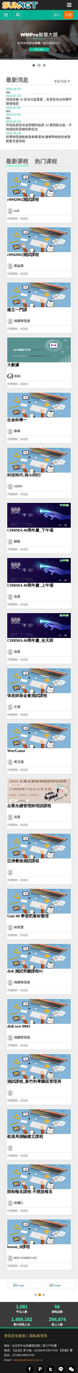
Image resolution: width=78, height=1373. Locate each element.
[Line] (61, 1369)
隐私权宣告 (38, 1336)
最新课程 (17, 161)
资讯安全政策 (15, 1336)
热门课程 (46, 161)
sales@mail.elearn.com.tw (28, 1359)
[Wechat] (71, 1369)
